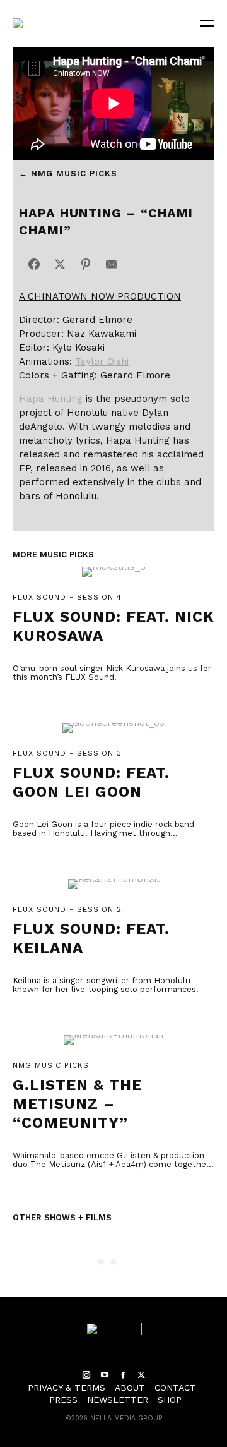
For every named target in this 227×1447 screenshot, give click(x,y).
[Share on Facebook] (34, 264)
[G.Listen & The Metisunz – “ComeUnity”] (113, 1046)
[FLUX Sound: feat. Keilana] (113, 890)
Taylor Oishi (102, 361)
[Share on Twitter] (60, 264)
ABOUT (130, 1388)
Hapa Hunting (51, 398)
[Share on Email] (111, 264)
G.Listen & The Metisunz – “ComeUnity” (77, 1104)
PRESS (63, 1400)
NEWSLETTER (117, 1400)
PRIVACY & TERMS (66, 1388)
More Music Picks (53, 554)
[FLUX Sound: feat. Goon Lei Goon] (113, 734)
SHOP (170, 1400)
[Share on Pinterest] (85, 264)
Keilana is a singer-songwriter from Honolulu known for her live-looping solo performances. (106, 985)
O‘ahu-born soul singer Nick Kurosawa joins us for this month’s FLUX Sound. (112, 672)
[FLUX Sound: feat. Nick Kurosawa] (113, 578)
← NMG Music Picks (68, 173)
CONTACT (175, 1388)
